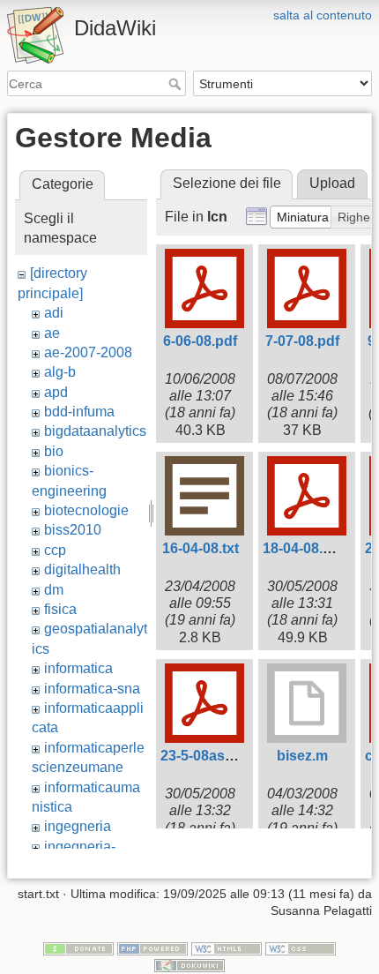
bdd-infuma (79, 411)
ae (52, 333)
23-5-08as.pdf (205, 755)
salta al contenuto (322, 15)
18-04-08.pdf (304, 548)
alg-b (60, 371)
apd (56, 392)
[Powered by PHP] (152, 947)
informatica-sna (92, 688)
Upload (332, 183)
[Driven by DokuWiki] (189, 965)
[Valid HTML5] (226, 947)
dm (53, 589)
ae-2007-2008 (88, 352)
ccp (55, 550)
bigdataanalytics (95, 430)
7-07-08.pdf (302, 340)
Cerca (176, 84)
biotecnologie (86, 510)
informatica (78, 668)
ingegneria (77, 826)
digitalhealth (82, 569)
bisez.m (302, 755)
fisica (60, 609)
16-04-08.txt (200, 548)
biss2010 (72, 529)
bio (53, 451)
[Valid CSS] (300, 947)
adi (53, 312)
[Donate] (78, 947)
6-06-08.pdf (200, 340)
